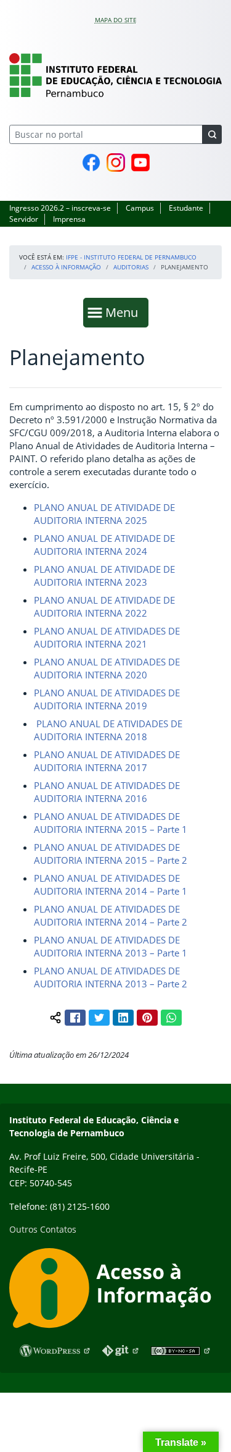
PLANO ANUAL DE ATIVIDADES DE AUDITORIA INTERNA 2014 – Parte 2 (110, 915)
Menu (124, 312)
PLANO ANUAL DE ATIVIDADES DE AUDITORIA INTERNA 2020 (107, 668)
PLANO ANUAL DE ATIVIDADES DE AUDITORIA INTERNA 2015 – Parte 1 (110, 822)
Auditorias (130, 267)
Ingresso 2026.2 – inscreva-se (60, 208)
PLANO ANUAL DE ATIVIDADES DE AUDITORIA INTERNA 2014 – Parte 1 (110, 884)
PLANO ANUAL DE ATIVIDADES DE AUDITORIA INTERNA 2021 (107, 637)
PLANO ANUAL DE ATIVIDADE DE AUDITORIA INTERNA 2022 (104, 606)
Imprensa (69, 219)
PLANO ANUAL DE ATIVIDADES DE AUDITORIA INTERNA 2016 (107, 791)
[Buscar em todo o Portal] (212, 134)
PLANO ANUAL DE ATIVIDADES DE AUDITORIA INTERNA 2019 (107, 699)
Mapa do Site (116, 19)
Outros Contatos (42, 1229)
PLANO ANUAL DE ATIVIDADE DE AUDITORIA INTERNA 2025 (104, 513)
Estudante (186, 208)
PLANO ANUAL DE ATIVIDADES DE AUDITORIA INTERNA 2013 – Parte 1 (110, 946)
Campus (140, 208)
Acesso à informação (66, 267)
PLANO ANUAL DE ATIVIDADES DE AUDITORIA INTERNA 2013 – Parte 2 (110, 977)
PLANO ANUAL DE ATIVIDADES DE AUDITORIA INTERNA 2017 (107, 761)
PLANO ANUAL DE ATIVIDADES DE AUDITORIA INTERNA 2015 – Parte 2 (110, 853)
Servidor (23, 219)
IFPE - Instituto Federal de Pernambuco (131, 257)
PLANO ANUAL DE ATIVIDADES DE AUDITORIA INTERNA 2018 (108, 730)
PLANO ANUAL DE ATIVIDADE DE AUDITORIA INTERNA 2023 (104, 575)
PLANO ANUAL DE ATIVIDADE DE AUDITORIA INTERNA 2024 (104, 544)
